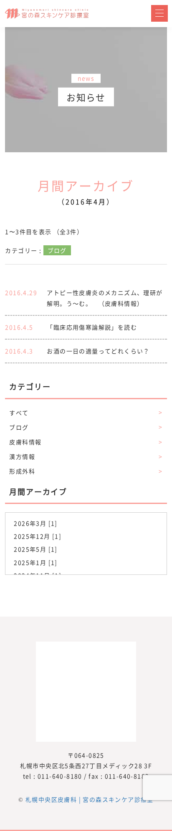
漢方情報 (85, 456)
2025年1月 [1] (35, 562)
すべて (85, 412)
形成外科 (85, 471)
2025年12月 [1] (37, 536)
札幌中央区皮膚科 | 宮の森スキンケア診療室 (89, 799)
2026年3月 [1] (35, 523)
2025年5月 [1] (35, 549)
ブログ (85, 427)
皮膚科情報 (85, 442)
